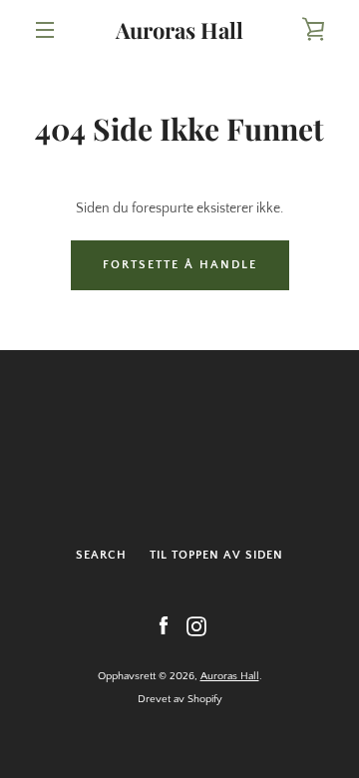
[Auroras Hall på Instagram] (196, 625)
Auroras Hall (179, 30)
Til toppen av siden (216, 555)
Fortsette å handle (180, 264)
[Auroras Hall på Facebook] (164, 625)
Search (101, 555)
